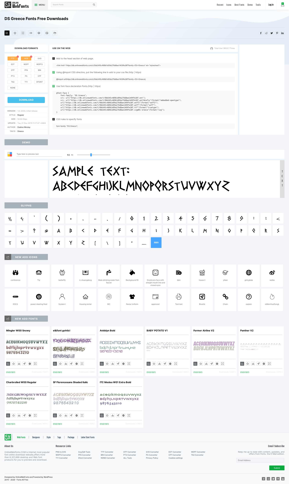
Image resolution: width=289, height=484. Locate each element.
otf (13, 70)
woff (26, 64)
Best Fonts (239, 5)
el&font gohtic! (61, 330)
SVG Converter (152, 452)
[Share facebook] (261, 33)
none (12, 88)
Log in (270, 5)
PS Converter (151, 455)
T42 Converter (197, 455)
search (94, 4)
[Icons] (46, 33)
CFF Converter (175, 455)
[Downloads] (19, 364)
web (26, 58)
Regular (20, 115)
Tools (258, 5)
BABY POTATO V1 (157, 330)
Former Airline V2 (203, 330)
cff (39, 76)
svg (39, 58)
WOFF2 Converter (63, 455)
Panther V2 (246, 330)
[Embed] (30, 364)
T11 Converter (62, 458)
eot (13, 64)
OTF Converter (129, 452)
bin (39, 70)
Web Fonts (21, 437)
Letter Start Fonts (88, 437)
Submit (277, 468)
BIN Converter (107, 455)
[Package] (38, 33)
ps (26, 76)
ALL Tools (127, 458)
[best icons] (8, 319)
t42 (12, 82)
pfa (26, 70)
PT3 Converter (129, 455)
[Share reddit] (266, 33)
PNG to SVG (61, 452)
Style (49, 437)
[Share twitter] (272, 33)
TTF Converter (107, 452)
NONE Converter (108, 458)
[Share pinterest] (277, 33)
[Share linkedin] (282, 33)
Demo (250, 5)
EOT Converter (175, 452)
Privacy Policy (152, 458)
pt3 (13, 76)
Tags (59, 437)
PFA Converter (84, 455)
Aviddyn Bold (107, 330)
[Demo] (22, 33)
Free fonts (18, 5)
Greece (20, 131)
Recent (220, 5)
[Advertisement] (261, 90)
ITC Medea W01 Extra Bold (115, 382)
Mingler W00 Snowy (18, 330)
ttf (12, 58)
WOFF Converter (198, 452)
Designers (36, 437)
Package (71, 437)
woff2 (39, 64)
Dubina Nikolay (23, 127)
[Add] (7, 33)
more (156, 242)
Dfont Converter (85, 458)
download (26, 100)
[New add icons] (8, 257)
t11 (26, 82)
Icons (229, 5)
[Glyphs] (30, 33)
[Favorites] (14, 33)
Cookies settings (176, 458)
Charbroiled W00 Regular (21, 382)
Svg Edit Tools (84, 452)
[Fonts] (54, 33)
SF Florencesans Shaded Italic (70, 382)
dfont (39, 82)
